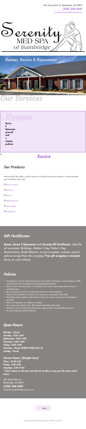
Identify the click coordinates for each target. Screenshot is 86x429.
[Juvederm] (43, 190)
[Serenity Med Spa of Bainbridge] (43, 36)
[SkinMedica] (43, 211)
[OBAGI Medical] (43, 200)
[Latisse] (43, 195)
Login (44, 408)
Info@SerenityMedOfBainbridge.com (68, 12)
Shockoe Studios (55, 420)
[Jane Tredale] (43, 206)
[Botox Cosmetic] (43, 184)
